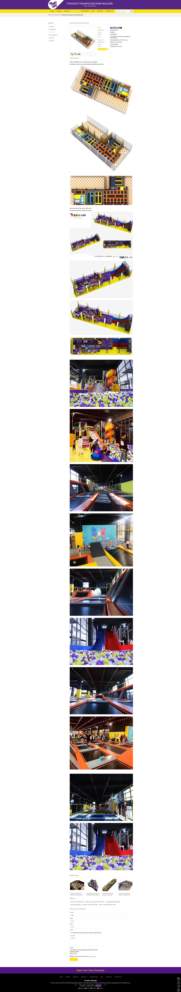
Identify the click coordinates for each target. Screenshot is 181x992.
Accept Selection (90, 985)
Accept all (98, 985)
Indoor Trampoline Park (77, 901)
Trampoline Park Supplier (113, 901)
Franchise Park (58, 14)
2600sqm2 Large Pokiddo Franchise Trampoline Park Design (124, 894)
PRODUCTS (75, 11)
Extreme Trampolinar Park (89, 904)
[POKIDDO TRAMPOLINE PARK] (56, 4)
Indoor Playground (75, 904)
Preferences (94, 988)
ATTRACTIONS (85, 11)
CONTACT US (109, 11)
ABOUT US (100, 11)
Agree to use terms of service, (83, 956)
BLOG (93, 11)
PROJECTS (67, 11)
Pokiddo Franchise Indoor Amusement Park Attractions (76, 894)
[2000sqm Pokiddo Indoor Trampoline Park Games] (109, 885)
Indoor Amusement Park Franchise (95, 901)
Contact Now (102, 49)
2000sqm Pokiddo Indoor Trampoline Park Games (107, 894)
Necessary (82, 988)
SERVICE (59, 11)
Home (49, 14)
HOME (52, 11)
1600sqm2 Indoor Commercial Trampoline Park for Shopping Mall (92, 894)
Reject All (83, 985)
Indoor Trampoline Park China (107, 904)
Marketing (100, 988)
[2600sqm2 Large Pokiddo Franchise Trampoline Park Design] (125, 885)
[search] (131, 11)
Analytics (88, 988)
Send (74, 959)
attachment (74, 953)
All (52, 14)
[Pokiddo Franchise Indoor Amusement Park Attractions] (77, 885)
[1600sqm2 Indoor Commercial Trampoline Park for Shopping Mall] (93, 885)
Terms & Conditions (92, 956)
